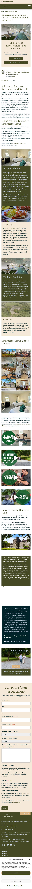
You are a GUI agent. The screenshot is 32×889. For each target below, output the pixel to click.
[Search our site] (30, 2)
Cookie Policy (12, 885)
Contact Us (4, 855)
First (2, 706)
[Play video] (16, 438)
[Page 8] (21, 547)
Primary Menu (29, 6)
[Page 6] (17, 547)
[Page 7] (19, 547)
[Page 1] (8, 547)
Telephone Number (9, 716)
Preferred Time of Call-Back (9, 738)
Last (2, 713)
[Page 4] (14, 547)
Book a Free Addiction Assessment (16, 63)
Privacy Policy (19, 885)
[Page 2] (10, 547)
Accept (16, 873)
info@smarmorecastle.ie (11, 826)
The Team (4, 853)
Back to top (26, 813)
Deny (16, 877)
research (13, 228)
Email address (8, 724)
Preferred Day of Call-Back (9, 731)
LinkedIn (13, 76)
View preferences (16, 881)
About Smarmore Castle (10, 11)
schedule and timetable (18, 143)
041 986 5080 (16, 58)
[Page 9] (23, 547)
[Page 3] (12, 547)
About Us (4, 851)
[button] (30, 859)
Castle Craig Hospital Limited (9, 832)
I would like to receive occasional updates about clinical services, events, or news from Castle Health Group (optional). (15, 795)
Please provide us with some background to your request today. (16, 746)
